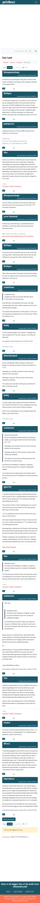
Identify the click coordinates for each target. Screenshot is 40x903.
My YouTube (29, 236)
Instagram (18, 186)
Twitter (11, 186)
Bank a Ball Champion (9, 547)
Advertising (29, 891)
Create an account (19, 51)
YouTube (5, 186)
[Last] (26, 67)
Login (26, 51)
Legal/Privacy (18, 891)
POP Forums (6, 837)
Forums (12, 62)
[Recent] (30, 51)
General (19, 62)
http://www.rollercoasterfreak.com (13, 236)
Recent (5, 62)
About (8, 891)
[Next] (23, 67)
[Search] (35, 51)
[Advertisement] (20, 26)
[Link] (14, 88)
